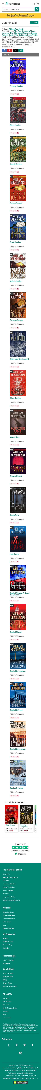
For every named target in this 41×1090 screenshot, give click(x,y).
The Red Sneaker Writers (24, 31)
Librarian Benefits (9, 918)
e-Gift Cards (7, 922)
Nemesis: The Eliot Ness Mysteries (16, 33)
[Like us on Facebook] (8, 1045)
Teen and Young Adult (10, 877)
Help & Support (8, 973)
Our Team (6, 1005)
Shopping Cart (8, 941)
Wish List (6, 948)
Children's (6, 874)
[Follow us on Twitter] (16, 1045)
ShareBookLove (8, 912)
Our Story (6, 998)
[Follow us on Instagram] (20, 1053)
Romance (6, 893)
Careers (5, 1011)
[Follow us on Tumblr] (32, 1045)
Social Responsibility (10, 1008)
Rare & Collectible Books (11, 900)
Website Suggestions (10, 986)
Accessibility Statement (25, 1073)
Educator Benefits (9, 915)
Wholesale (6, 963)
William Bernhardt (16, 29)
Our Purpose (7, 1001)
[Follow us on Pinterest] (24, 1045)
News (4, 1014)
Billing (5, 980)
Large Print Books (9, 897)
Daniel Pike (13, 35)
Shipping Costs (8, 976)
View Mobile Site (8, 928)
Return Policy (7, 983)
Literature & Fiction (9, 884)
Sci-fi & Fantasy (8, 890)
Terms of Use (7, 1068)
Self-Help (6, 880)
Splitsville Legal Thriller (28, 35)
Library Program (8, 960)
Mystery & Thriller (9, 887)
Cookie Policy (25, 1070)
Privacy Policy (17, 1068)
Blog (4, 925)
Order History (7, 945)
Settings (5, 938)
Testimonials (7, 1018)
